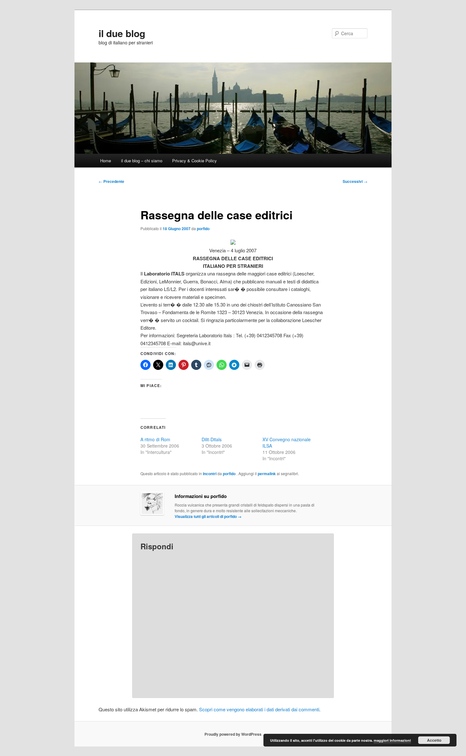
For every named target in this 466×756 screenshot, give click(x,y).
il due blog (122, 33)
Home (105, 161)
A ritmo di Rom (155, 439)
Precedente (111, 181)
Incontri (210, 473)
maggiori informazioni (392, 740)
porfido (203, 228)
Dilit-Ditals (212, 439)
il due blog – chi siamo (141, 161)
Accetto (434, 740)
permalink (267, 473)
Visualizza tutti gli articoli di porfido (208, 516)
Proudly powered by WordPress (233, 734)
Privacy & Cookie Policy (194, 161)
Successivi (355, 181)
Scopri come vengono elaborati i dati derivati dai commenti (259, 709)
